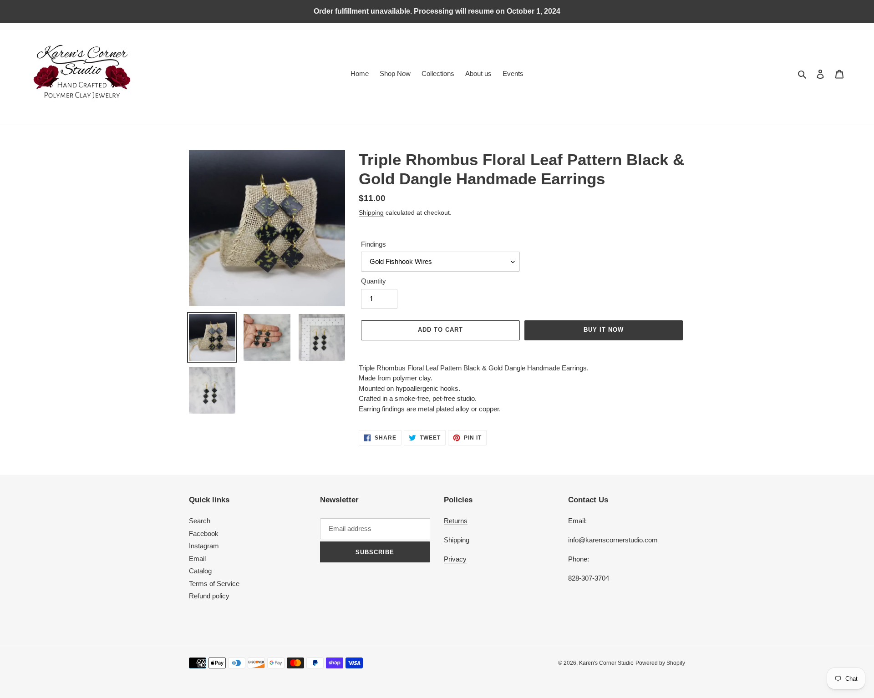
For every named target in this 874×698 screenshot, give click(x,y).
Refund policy (209, 596)
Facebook (203, 533)
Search (199, 521)
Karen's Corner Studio (606, 663)
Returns (455, 521)
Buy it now (604, 329)
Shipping (371, 212)
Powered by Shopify (660, 663)
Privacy (455, 559)
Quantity (373, 281)
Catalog (200, 571)
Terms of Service (214, 583)
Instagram (204, 546)
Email (197, 558)
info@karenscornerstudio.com (613, 540)
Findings (373, 244)
